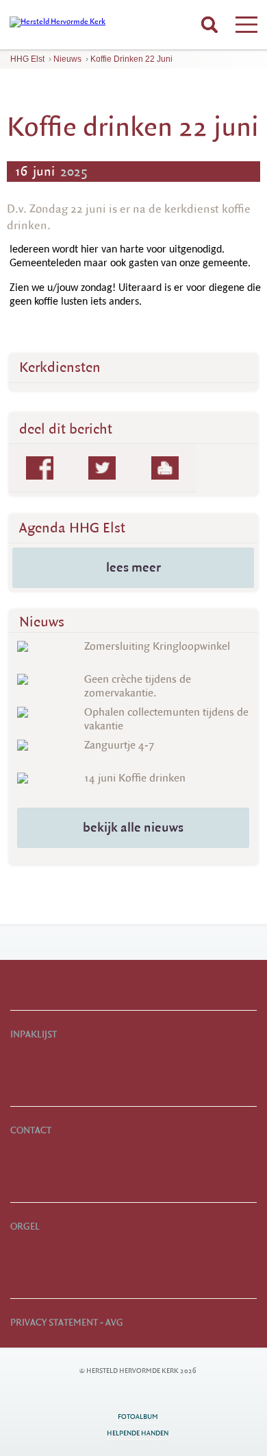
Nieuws (67, 59)
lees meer (133, 567)
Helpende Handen (137, 1433)
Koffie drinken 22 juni (131, 59)
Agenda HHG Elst (72, 528)
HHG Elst (27, 59)
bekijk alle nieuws (133, 827)
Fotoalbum (138, 1416)
